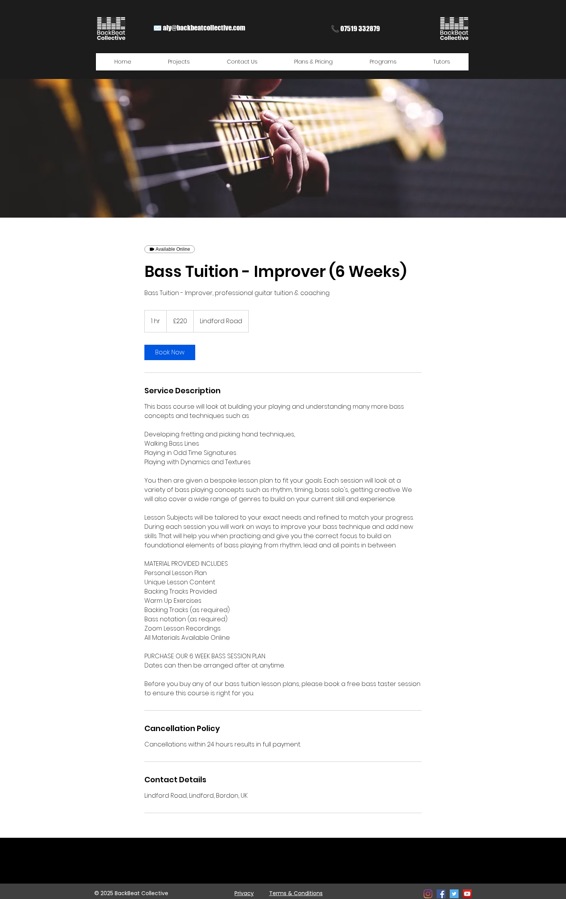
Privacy (244, 893)
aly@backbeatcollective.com (204, 27)
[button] (179, 61)
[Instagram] (428, 893)
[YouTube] (467, 893)
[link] (169, 352)
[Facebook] (441, 893)
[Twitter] (454, 893)
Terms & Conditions (296, 893)
